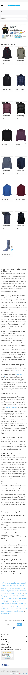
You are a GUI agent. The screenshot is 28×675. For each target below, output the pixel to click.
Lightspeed (17, 671)
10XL (3, 582)
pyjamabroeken (18, 374)
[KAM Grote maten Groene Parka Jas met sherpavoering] (21, 52)
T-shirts (2, 396)
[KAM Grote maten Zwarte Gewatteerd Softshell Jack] (7, 52)
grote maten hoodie (13, 601)
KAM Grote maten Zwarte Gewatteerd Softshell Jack (6, 61)
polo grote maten (8, 611)
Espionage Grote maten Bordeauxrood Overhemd (21, 198)
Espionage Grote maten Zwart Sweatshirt (6, 143)
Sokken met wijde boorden (19, 591)
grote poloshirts (18, 606)
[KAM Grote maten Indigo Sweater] (7, 162)
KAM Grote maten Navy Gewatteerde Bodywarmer (6, 226)
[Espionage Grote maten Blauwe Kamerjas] (21, 217)
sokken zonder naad (19, 611)
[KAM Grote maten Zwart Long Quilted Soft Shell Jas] (7, 80)
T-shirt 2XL (20, 593)
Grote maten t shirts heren (15, 588)
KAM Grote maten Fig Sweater (21, 143)
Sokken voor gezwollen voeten (8, 593)
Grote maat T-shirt (16, 583)
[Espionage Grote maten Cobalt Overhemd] (7, 190)
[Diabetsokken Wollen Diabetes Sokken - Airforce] (7, 245)
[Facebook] (14, 664)
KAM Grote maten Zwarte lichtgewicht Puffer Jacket (20, 116)
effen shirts (8, 407)
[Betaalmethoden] (11, 673)
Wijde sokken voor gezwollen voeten (15, 596)
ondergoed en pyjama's (14, 367)
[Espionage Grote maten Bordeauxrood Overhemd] (21, 190)
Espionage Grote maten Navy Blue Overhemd (20, 171)
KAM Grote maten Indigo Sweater (6, 171)
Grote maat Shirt (5, 583)
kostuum (23, 439)
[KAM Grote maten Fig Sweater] (21, 135)
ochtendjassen (4, 376)
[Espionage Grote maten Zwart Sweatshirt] (7, 135)
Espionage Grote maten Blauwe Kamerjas (20, 226)
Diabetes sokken (10, 582)
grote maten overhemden (16, 603)
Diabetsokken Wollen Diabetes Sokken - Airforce (7, 253)
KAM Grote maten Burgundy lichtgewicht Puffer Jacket (6, 116)
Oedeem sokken (7, 591)
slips (20, 370)
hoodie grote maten (16, 608)
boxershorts (15, 370)
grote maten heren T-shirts (8, 600)
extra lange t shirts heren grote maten (18, 598)
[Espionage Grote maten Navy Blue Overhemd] (21, 162)
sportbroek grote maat (7, 613)
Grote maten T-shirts (12, 585)
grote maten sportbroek (17, 605)
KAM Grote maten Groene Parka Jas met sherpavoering (21, 61)
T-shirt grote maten (14, 595)
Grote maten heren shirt (16, 587)
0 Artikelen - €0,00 (23, 1)
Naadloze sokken (11, 590)
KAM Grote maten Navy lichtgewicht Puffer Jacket (20, 88)
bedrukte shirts (14, 407)
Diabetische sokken (21, 582)
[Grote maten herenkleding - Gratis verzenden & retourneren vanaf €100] (16, 5)
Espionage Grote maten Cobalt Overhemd (6, 198)
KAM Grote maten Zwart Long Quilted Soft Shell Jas (6, 88)
